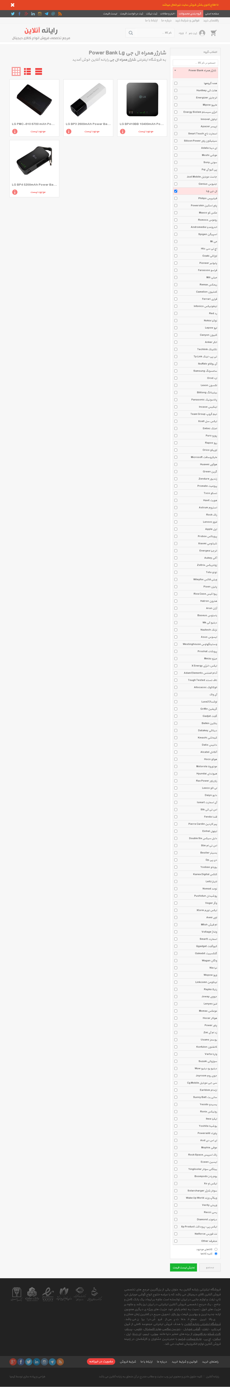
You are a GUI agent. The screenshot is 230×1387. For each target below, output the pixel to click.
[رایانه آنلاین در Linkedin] (33, 13)
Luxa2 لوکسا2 (209, 702)
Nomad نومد (210, 889)
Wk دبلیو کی (210, 623)
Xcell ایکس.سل (207, 421)
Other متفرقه (209, 1241)
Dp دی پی (211, 860)
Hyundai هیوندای (207, 774)
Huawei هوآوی (208, 464)
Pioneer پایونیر (208, 263)
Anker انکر (211, 342)
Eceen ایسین (209, 1162)
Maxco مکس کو (208, 213)
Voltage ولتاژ (209, 932)
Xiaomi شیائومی (207, 544)
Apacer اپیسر (209, 126)
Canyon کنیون (208, 335)
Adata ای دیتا (209, 148)
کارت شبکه (214, 1334)
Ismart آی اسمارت (207, 802)
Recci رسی (210, 1212)
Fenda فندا (210, 817)
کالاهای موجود (204, 1249)
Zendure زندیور (208, 479)
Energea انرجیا (208, 551)
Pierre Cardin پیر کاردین (202, 824)
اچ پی (207, 1339)
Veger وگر (211, 903)
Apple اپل (211, 529)
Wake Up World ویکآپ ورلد (201, 1198)
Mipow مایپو (210, 105)
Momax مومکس (208, 1011)
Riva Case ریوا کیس (205, 594)
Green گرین (210, 472)
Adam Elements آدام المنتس (200, 673)
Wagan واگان (209, 961)
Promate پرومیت (207, 486)
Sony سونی (210, 162)
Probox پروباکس (207, 536)
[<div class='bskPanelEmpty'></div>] (213, 33)
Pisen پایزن (210, 587)
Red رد (213, 313)
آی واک (213, 695)
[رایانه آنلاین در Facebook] (19, 13)
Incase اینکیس (208, 407)
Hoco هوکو (210, 759)
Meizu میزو (210, 659)
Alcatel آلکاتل (208, 752)
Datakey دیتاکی (207, 731)
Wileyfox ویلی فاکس (205, 580)
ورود (181, 33)
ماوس (138, 1329)
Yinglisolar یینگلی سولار (202, 1169)
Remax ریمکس (208, 285)
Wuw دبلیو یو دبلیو (206, 1069)
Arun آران (211, 608)
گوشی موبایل (191, 1329)
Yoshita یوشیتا (208, 1126)
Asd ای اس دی (208, 1140)
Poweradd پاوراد (207, 1133)
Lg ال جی (211, 191)
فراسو (181, 1339)
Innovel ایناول (209, 119)
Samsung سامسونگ (205, 371)
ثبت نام (193, 33)
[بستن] (12, 5)
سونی (154, 1334)
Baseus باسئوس (207, 615)
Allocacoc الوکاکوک (205, 687)
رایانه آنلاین (212, 1376)
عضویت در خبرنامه (101, 1361)
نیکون (217, 1339)
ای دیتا (137, 1334)
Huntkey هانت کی (207, 91)
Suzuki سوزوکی (208, 1061)
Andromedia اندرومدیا (204, 227)
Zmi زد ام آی (210, 1033)
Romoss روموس (207, 220)
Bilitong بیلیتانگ (207, 393)
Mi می (213, 242)
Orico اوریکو (210, 450)
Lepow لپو (211, 328)
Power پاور (211, 1025)
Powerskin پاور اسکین (204, 206)
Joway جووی (209, 997)
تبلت (205, 1329)
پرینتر (128, 1329)
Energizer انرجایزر (206, 98)
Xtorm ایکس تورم (207, 910)
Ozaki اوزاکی (209, 256)
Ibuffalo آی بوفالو (207, 364)
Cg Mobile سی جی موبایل (202, 1083)
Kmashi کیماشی (207, 738)
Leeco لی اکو (209, 788)
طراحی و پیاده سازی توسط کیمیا (27, 1376)
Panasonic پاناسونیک (204, 400)
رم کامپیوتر (199, 1334)
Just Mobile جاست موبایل (202, 177)
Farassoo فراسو (207, 270)
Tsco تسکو (210, 493)
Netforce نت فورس (206, 1234)
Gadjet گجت (210, 716)
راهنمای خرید (211, 20)
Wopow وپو (210, 975)
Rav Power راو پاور (206, 781)
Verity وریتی (209, 1205)
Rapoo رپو (211, 443)
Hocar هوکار (210, 1018)
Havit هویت (210, 500)
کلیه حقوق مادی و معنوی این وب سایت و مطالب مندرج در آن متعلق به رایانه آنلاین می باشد (150, 1376)
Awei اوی (211, 918)
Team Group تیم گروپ (203, 414)
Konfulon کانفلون (206, 1047)
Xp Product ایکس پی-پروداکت (199, 1227)
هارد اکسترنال (152, 1329)
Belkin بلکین (209, 723)
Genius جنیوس (208, 184)
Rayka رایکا (210, 989)
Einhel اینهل (209, 831)
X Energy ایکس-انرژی (204, 666)
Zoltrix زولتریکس (207, 565)
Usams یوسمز (209, 1040)
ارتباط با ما (151, 20)
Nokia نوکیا (210, 321)
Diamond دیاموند (207, 1220)
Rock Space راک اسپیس (202, 1155)
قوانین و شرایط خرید (187, 20)
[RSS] (60, 13)
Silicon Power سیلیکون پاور (200, 141)
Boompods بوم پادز (206, 1176)
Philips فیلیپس (207, 198)
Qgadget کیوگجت (206, 946)
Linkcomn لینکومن (206, 982)
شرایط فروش (128, 1361)
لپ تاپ (216, 1329)
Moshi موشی (209, 155)
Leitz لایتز (211, 882)
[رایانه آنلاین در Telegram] (46, 13)
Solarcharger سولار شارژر (202, 1191)
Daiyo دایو (211, 795)
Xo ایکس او (210, 1184)
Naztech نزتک (209, 630)
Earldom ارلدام (208, 1090)
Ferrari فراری (209, 299)
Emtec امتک (210, 429)
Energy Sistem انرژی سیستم (200, 112)
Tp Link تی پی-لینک (205, 357)
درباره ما (166, 20)
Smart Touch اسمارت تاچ (202, 134)
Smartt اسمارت (208, 939)
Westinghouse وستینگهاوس (200, 644)
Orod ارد (212, 378)
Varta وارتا (211, 1054)
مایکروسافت (193, 1339)
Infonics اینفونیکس (205, 306)
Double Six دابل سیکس (203, 838)
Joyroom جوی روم (206, 1076)
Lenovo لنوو (210, 522)
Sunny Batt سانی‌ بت (205, 1097)
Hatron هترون (208, 601)
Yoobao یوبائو (208, 867)
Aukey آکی (210, 558)
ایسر (146, 1334)
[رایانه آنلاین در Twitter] (12, 13)
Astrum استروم (208, 508)
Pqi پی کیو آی (209, 170)
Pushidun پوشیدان (205, 896)
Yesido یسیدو (208, 1104)
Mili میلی (211, 278)
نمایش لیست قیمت (183, 1268)
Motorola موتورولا (206, 767)
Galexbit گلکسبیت (206, 953)
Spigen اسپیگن (207, 234)
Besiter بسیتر (208, 853)
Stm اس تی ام (209, 846)
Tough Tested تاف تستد (202, 680)
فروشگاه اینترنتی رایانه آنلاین (202, 1324)
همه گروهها (210, 83)
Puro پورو (211, 436)
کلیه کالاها (206, 1253)
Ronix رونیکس (208, 1112)
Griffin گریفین (208, 709)
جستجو (210, 1267)
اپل (128, 1334)
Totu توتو (211, 572)
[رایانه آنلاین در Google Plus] (26, 13)
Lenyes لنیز (210, 1004)
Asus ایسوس (209, 637)
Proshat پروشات (207, 651)
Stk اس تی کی (209, 810)
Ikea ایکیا (211, 1119)
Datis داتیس (209, 745)
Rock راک (211, 515)
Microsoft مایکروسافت (204, 457)
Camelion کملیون (206, 292)
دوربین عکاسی (171, 1329)
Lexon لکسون (209, 385)
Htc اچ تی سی (209, 249)
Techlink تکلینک (207, 349)
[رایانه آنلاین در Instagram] (39, 13)
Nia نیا (213, 968)
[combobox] (195, 72)
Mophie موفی (209, 1148)
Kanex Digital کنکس (205, 874)
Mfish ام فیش (209, 925)
